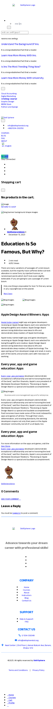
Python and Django (9, 107)
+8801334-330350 (16, 128)
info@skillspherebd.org (18, 126)
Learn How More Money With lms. (19, 55)
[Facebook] (8, 165)
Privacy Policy (38, 670)
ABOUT (4, 141)
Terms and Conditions (18, 670)
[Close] (3, 190)
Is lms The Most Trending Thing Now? (20, 66)
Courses (26, 590)
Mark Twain (8, 293)
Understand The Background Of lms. (20, 44)
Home (26, 587)
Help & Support (26, 619)
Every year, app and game (12, 376)
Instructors (26, 595)
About (26, 593)
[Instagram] (8, 174)
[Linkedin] (8, 168)
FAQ (26, 622)
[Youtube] (8, 171)
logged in (17, 513)
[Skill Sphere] (7, 118)
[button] (17, 24)
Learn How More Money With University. (22, 78)
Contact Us (26, 601)
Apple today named (10, 322)
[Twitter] (29, 560)
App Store (5, 446)
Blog (26, 598)
